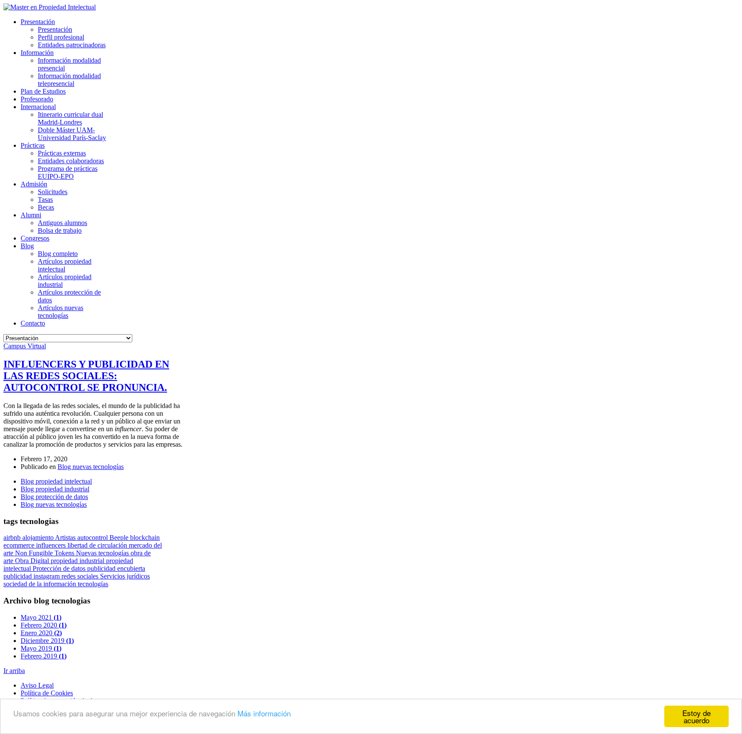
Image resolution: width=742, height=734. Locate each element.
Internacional (38, 106)
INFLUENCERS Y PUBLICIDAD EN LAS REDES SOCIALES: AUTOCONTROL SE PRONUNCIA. (86, 376)
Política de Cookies (47, 693)
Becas (46, 207)
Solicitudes (52, 191)
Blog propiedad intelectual (56, 481)
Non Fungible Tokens (45, 553)
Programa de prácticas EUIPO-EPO (67, 172)
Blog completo (58, 253)
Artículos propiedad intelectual (64, 265)
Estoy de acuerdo (696, 716)
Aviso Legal (37, 685)
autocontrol (93, 537)
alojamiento (38, 537)
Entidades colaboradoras (71, 160)
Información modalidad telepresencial (69, 79)
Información (37, 52)
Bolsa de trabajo (60, 230)
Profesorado (37, 99)
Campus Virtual (24, 346)
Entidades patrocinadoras (72, 45)
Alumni (31, 215)
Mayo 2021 (41, 617)
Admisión (34, 184)
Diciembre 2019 (47, 640)
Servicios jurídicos (125, 576)
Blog (27, 246)
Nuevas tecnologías (103, 553)
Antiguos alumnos (62, 222)
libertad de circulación (98, 545)
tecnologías (93, 584)
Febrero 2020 (44, 625)
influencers (51, 545)
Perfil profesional (61, 37)
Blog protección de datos (54, 496)
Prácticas (33, 145)
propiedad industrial (78, 560)
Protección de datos (60, 568)
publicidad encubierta (116, 568)
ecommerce (19, 545)
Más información (264, 713)
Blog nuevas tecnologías (91, 466)
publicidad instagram (32, 576)
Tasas (45, 199)
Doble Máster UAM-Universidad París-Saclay (72, 133)
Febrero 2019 (44, 656)
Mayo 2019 (41, 648)
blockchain (145, 537)
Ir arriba (14, 670)
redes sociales (80, 576)
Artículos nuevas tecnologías (60, 311)
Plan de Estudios (43, 91)
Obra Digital (33, 560)
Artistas (66, 537)
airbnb (12, 537)
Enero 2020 (41, 633)
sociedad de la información (40, 584)
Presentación (38, 21)
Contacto (33, 323)
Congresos (35, 238)
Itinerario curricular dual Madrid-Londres (70, 118)
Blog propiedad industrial (55, 489)
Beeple (119, 537)
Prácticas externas (62, 153)
